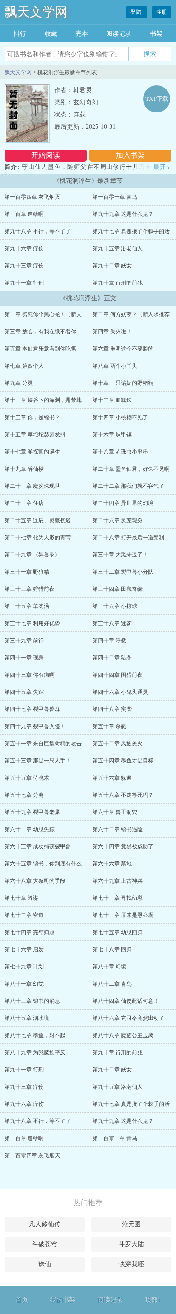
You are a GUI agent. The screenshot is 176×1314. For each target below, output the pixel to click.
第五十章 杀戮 (109, 726)
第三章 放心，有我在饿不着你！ (43, 331)
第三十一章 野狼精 (27, 572)
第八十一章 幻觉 (24, 984)
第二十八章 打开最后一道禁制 (128, 537)
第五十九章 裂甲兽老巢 (32, 812)
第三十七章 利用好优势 (32, 623)
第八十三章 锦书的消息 (32, 1001)
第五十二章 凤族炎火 (118, 743)
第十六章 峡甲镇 (112, 434)
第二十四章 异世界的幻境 (123, 503)
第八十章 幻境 (109, 966)
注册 (161, 12)
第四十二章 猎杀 (112, 658)
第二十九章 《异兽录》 (32, 555)
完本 (81, 33)
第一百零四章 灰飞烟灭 (32, 197)
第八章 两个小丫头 (115, 366)
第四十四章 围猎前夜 (118, 675)
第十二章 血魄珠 (112, 400)
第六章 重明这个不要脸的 (123, 349)
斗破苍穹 (44, 1244)
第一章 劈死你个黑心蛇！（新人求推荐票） (57, 314)
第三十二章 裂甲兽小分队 (123, 572)
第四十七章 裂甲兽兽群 (32, 709)
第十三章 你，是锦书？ (32, 417)
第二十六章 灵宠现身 (118, 520)
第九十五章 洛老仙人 (118, 248)
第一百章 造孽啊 (24, 214)
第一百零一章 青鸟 (115, 197)
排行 (20, 33)
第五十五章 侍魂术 (27, 778)
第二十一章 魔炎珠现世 (32, 486)
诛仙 (44, 1264)
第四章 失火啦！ (112, 331)
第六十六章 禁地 (112, 863)
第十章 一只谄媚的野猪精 (123, 383)
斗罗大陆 (131, 1244)
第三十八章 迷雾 (112, 623)
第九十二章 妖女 (112, 265)
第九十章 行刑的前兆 (118, 283)
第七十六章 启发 (24, 949)
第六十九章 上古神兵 (118, 881)
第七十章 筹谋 (21, 898)
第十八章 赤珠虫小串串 (120, 452)
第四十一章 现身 (24, 658)
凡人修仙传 (44, 1224)
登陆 (136, 12)
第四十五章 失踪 (24, 692)
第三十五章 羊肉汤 (27, 606)
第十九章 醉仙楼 (24, 469)
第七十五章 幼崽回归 (118, 932)
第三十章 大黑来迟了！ (120, 555)
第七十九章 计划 (24, 966)
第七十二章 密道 (24, 915)
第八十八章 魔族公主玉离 (123, 1035)
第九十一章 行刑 (24, 283)
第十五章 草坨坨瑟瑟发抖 (35, 434)
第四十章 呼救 (109, 640)
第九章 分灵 (19, 383)
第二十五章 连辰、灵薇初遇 (38, 520)
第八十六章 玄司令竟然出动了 (128, 1018)
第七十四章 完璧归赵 (30, 932)
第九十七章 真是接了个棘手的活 (131, 231)
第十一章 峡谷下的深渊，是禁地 (43, 400)
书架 (156, 33)
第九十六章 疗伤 (24, 248)
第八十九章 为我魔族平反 (35, 1052)
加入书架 (130, 155)
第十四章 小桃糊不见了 (120, 417)
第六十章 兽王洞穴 (115, 812)
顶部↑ (153, 1299)
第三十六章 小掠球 (115, 606)
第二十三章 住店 (24, 503)
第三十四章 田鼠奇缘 (118, 589)
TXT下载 (156, 98)
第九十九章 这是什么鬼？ (123, 214)
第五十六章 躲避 (112, 778)
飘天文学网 (36, 12)
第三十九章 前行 (24, 640)
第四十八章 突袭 (112, 709)
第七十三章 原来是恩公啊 (123, 915)
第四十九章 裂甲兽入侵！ (35, 726)
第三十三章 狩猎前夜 (30, 589)
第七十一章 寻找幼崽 (118, 898)
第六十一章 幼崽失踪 (30, 829)
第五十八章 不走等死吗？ (123, 795)
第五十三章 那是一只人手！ (38, 761)
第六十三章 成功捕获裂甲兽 (38, 846)
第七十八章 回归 (112, 949)
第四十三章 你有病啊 (30, 675)
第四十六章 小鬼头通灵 (120, 692)
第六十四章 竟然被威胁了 (123, 846)
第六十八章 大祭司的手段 (35, 881)
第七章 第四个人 (24, 366)
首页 (21, 1299)
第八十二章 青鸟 (112, 984)
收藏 (51, 33)
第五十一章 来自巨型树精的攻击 (43, 743)
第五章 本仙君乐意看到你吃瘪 (40, 349)
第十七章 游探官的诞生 (32, 452)
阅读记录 (118, 33)
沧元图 (131, 1224)
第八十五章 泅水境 (27, 1018)
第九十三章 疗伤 (24, 265)
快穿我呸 (131, 1264)
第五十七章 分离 (24, 795)
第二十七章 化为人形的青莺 (38, 537)
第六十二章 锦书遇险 (118, 829)
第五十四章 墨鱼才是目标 (123, 761)
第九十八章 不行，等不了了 (38, 231)
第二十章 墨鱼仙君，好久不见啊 (131, 469)
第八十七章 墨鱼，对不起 (35, 1035)
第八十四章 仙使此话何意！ (126, 1001)
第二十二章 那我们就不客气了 (128, 486)
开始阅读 (45, 155)
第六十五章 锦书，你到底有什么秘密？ (51, 863)
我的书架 (62, 1299)
